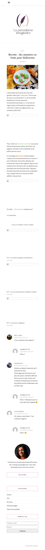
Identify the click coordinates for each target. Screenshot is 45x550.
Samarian (18, 363)
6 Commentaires (11, 215)
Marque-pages (12, 506)
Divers (9, 495)
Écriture (10, 502)
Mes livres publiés (13, 509)
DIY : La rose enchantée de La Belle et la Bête (22, 292)
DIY (22, 51)
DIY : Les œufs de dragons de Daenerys (20, 258)
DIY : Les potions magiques (16, 323)
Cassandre (19, 411)
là (15, 100)
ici (25, 98)
